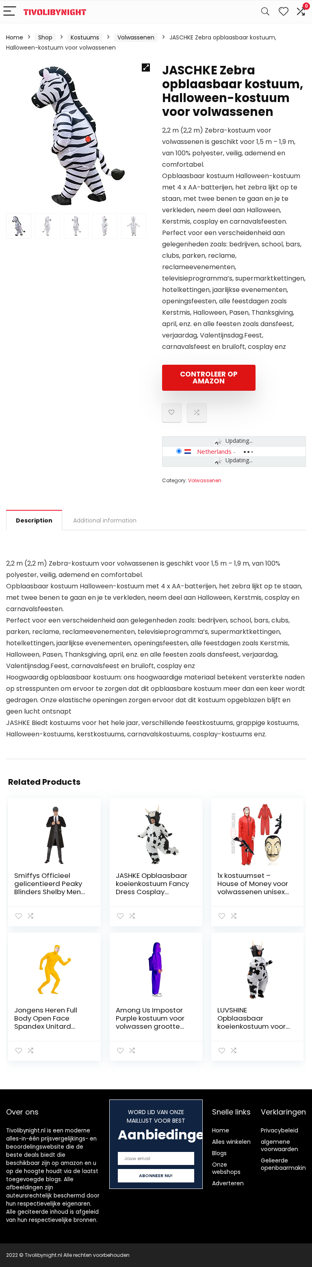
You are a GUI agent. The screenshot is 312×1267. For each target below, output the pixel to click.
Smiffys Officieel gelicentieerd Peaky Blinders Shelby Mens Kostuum (49, 888)
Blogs (219, 1153)
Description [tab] (34, 520)
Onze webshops (226, 1168)
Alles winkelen (231, 1142)
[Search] (265, 11)
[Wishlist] (283, 12)
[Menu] (10, 11)
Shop (45, 37)
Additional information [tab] (104, 520)
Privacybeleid (279, 1130)
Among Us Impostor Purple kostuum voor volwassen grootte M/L (150, 1022)
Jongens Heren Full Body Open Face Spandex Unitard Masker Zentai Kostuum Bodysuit (45, 1026)
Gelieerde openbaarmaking (285, 1164)
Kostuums (85, 37)
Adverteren (228, 1183)
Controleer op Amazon (209, 377)
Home (14, 37)
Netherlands (214, 451)
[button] (146, 67)
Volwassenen (135, 37)
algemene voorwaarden (279, 1145)
